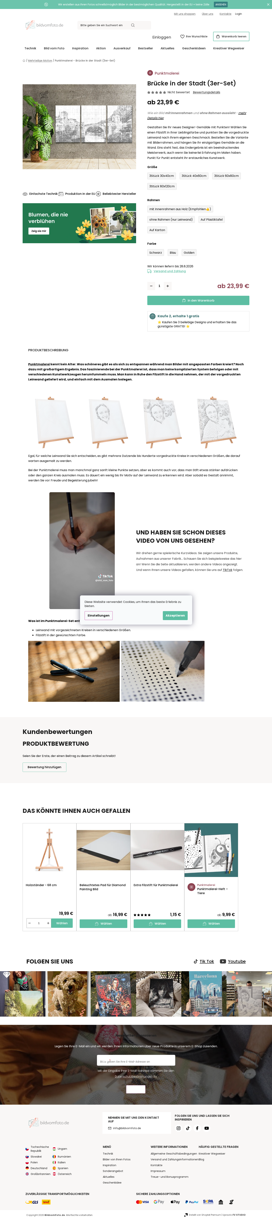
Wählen (62, 923)
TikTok (227, 570)
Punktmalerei (39, 364)
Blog (201, 1159)
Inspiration (109, 1165)
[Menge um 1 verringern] (151, 286)
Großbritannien (40, 1174)
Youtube (237, 961)
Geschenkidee (112, 1182)
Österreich (65, 1174)
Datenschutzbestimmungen (134, 1076)
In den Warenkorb (201, 300)
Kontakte (225, 14)
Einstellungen (99, 615)
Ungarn (62, 1149)
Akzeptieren (175, 615)
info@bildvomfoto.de (127, 1128)
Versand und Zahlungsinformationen (175, 1159)
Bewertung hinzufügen (44, 767)
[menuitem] (30, 48)
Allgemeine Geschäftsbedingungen (174, 1154)
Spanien (63, 1168)
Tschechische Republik (40, 1149)
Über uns (207, 14)
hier (160, 118)
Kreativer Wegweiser (212, 1154)
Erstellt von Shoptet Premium (205, 1214)
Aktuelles (108, 1177)
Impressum (158, 1171)
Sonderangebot (113, 1171)
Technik (108, 1154)
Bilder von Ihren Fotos (116, 1159)
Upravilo (234, 1214)
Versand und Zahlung (170, 271)
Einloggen (161, 37)
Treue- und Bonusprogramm (169, 1177)
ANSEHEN (220, 4)
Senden (136, 1089)
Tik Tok (207, 961)
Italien (62, 1162)
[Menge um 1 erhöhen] (168, 286)
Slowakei (36, 1156)
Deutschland (39, 1168)
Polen (34, 1162)
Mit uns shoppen (185, 14)
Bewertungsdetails (206, 92)
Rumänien (64, 1156)
